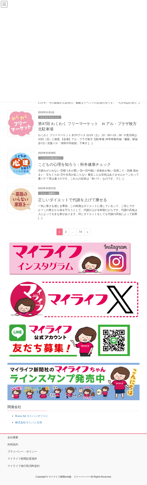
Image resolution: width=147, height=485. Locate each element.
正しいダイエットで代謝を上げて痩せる (72, 200)
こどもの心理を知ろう (50, 158)
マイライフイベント (49, 117)
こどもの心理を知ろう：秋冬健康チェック (74, 164)
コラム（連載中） (48, 193)
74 (80, 232)
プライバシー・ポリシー (22, 451)
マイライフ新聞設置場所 (22, 458)
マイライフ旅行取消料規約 (23, 465)
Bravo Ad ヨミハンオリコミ (31, 415)
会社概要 (12, 437)
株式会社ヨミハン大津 (28, 422)
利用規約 (12, 444)
